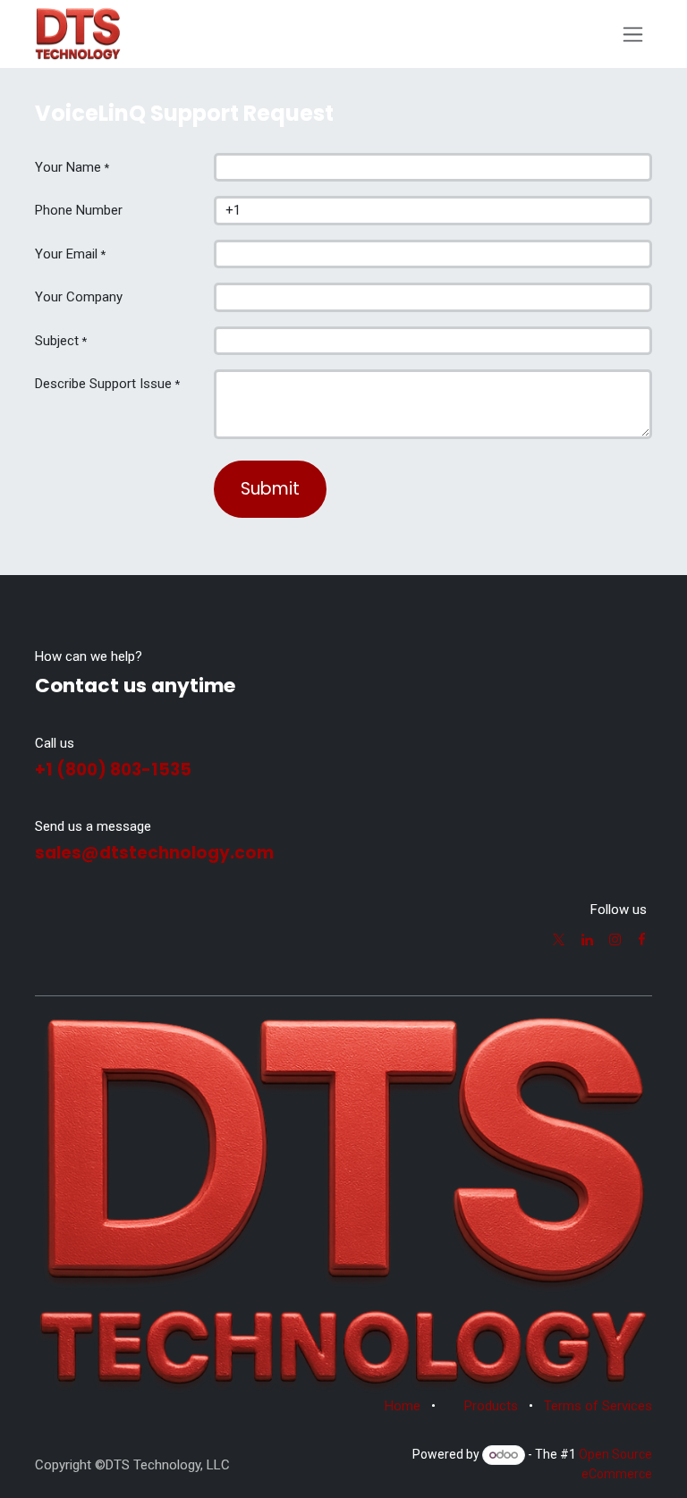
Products (491, 1406)
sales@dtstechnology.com (154, 853)
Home (402, 1406)
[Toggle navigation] (633, 34)
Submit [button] (270, 489)
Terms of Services (598, 1406)
